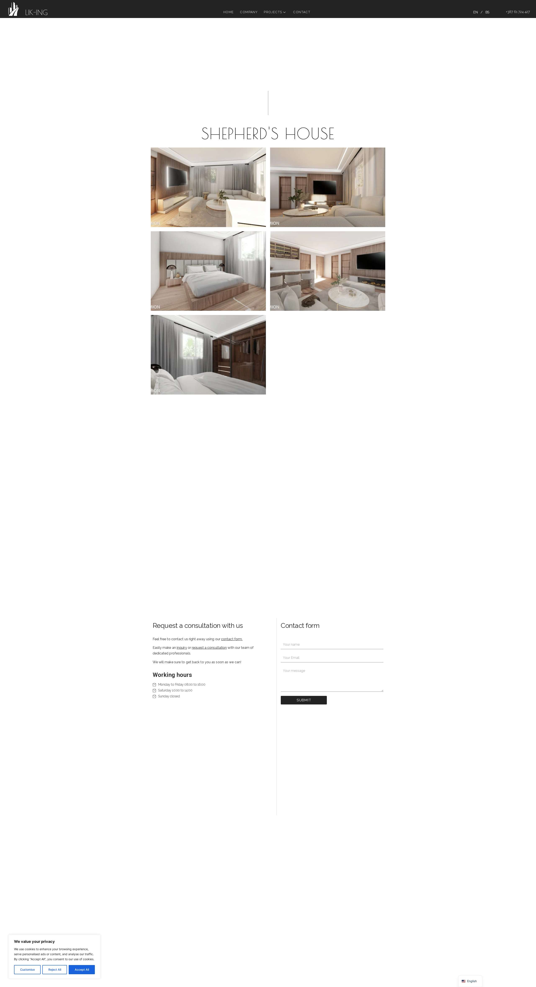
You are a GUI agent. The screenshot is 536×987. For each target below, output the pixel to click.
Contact (301, 12)
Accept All (82, 969)
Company (249, 12)
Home (228, 12)
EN (475, 12)
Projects (273, 12)
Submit (304, 700)
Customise (27, 969)
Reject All (54, 969)
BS (487, 12)
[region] (54, 957)
